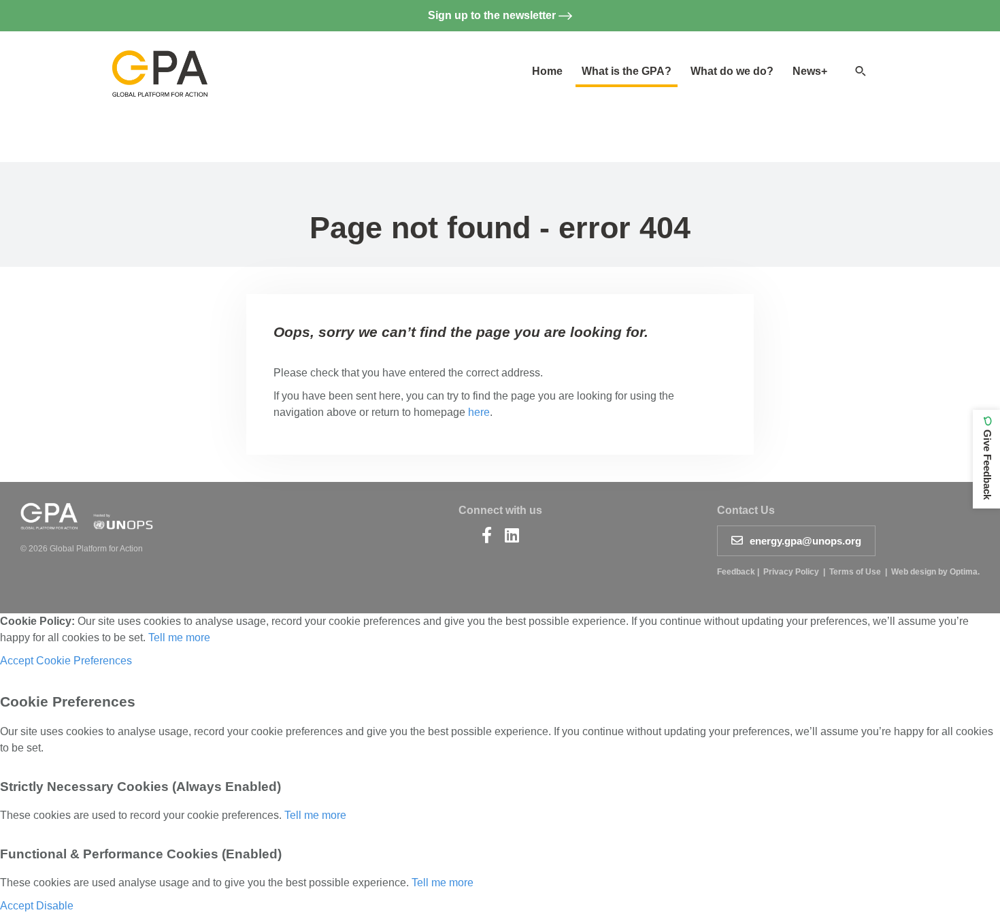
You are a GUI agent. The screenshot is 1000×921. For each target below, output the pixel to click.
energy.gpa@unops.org (805, 541)
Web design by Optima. (935, 572)
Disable (54, 905)
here (479, 412)
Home (547, 71)
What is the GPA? (626, 71)
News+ (810, 71)
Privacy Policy (791, 572)
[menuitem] (547, 71)
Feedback (736, 572)
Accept (16, 660)
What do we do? (731, 71)
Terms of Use (855, 572)
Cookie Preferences (84, 660)
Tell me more (179, 637)
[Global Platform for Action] (159, 62)
